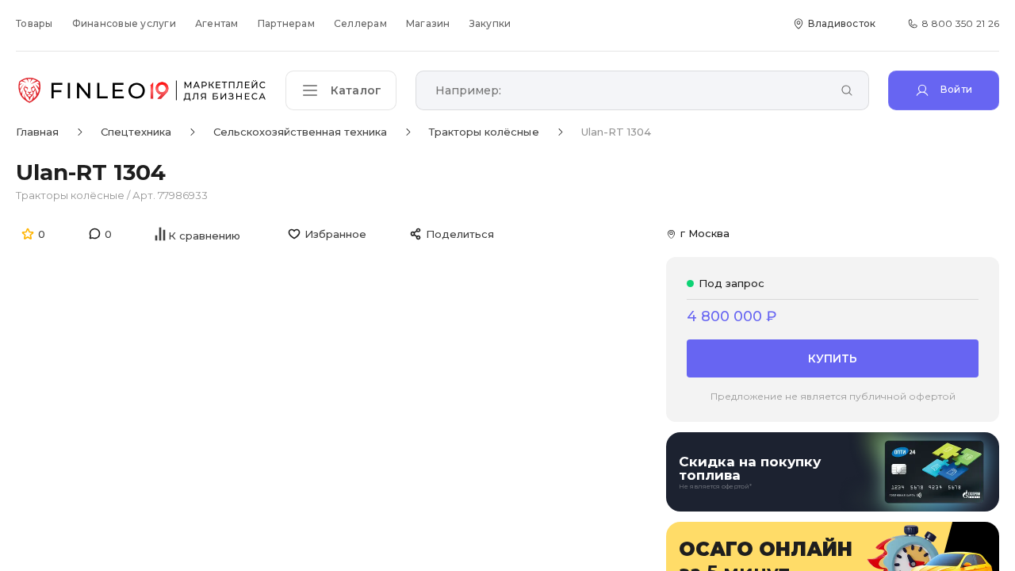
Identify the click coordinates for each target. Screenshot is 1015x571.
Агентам (217, 23)
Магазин (428, 23)
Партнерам (286, 23)
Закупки (490, 23)
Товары (34, 23)
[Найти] (847, 91)
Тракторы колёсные (70, 195)
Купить (832, 358)
